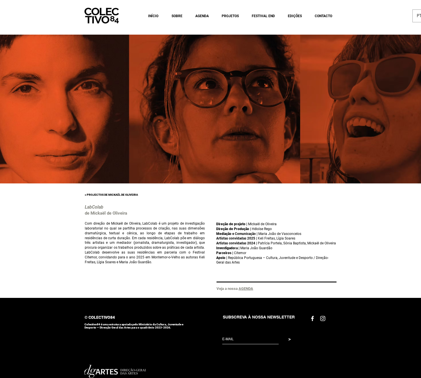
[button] (175, 16)
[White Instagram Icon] (322, 318)
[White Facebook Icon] (312, 318)
